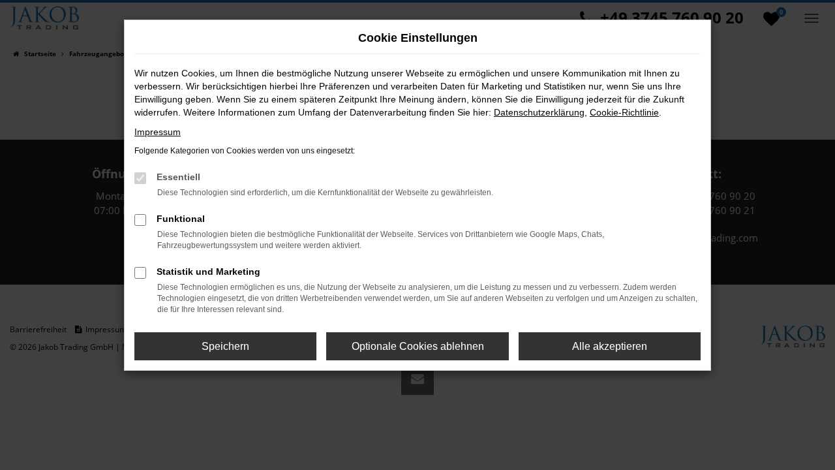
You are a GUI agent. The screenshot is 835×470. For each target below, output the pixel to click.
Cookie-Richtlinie (624, 112)
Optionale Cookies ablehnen (418, 346)
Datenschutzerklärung (539, 112)
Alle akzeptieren (609, 346)
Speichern (225, 346)
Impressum (157, 132)
